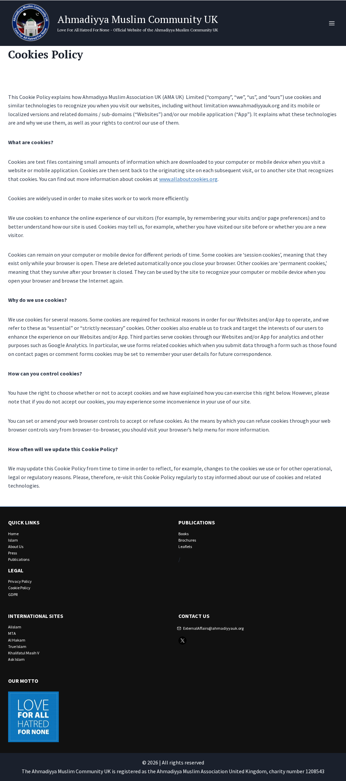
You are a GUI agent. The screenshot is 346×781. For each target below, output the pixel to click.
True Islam (17, 646)
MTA (12, 633)
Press (12, 552)
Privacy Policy (20, 581)
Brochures (187, 540)
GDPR (13, 594)
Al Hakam (16, 640)
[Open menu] (331, 23)
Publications (18, 559)
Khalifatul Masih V (23, 652)
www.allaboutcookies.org (188, 179)
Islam (13, 540)
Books (183, 533)
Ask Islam (16, 659)
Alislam (14, 626)
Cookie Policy (19, 587)
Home (13, 533)
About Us (15, 546)
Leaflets (185, 546)
